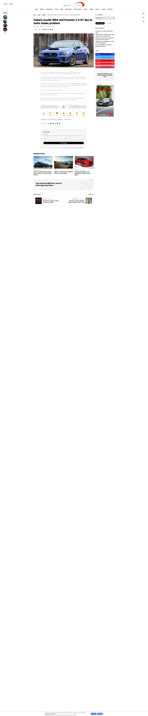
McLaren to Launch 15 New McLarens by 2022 (51, 201)
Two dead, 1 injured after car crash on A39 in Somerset (104, 38)
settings (74, 714)
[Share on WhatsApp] (44, 29)
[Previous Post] (38, 201)
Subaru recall (60, 119)
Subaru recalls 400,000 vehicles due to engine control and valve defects (43, 173)
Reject (100, 713)
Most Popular (100, 23)
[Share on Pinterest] (46, 29)
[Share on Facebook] (39, 29)
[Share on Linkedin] (48, 29)
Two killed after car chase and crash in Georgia (104, 42)
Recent (109, 23)
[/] (104, 54)
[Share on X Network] (42, 29)
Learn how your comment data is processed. (72, 147)
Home (35, 15)
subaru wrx (67, 119)
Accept (93, 713)
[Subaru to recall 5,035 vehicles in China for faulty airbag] (63, 162)
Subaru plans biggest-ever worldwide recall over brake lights (82, 173)
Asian (39, 15)
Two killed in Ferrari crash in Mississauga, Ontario (103, 45)
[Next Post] (89, 201)
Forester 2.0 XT (44, 119)
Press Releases (74, 199)
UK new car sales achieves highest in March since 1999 (76, 201)
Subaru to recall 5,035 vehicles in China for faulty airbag (63, 172)
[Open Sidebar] (143, 13)
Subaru (44, 15)
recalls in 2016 (52, 119)
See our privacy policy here (50, 713)
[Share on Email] (50, 29)
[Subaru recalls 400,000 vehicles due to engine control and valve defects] (43, 162)
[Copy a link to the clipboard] (53, 29)
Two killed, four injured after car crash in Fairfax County (104, 35)
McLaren (45, 199)
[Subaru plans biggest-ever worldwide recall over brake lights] (84, 162)
